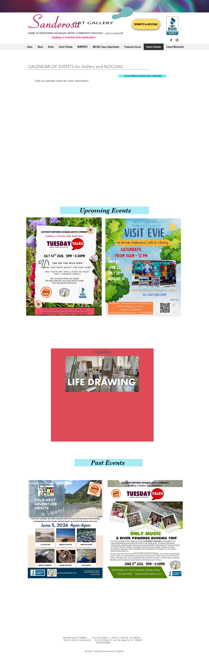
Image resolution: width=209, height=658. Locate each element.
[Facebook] (171, 40)
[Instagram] (177, 40)
